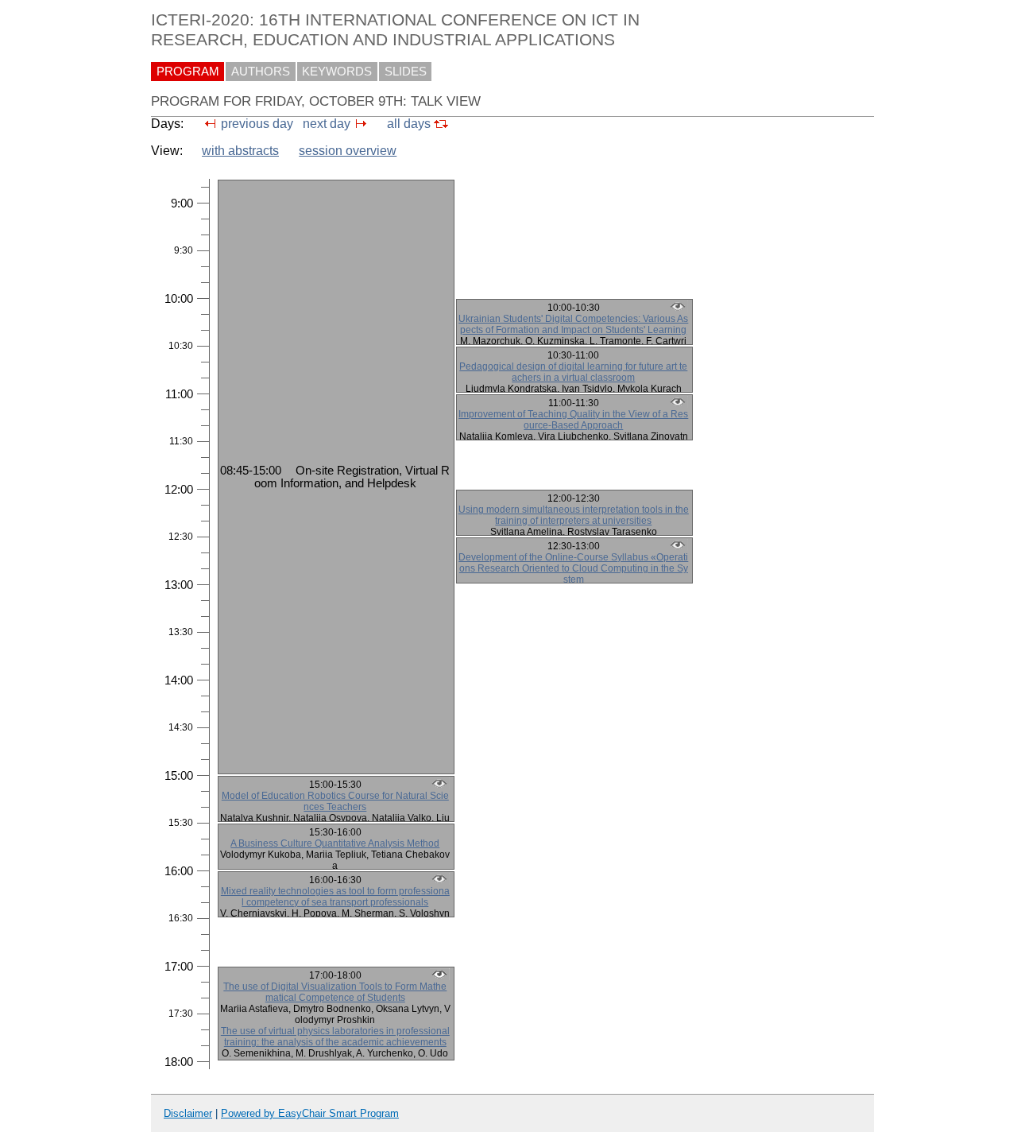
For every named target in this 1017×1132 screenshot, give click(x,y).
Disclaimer (188, 1113)
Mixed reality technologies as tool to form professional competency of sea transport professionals (335, 897)
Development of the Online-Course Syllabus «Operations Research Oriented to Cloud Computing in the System (573, 568)
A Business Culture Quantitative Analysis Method (334, 843)
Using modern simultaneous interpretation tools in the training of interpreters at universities (573, 515)
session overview (347, 150)
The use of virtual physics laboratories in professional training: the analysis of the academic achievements (335, 1036)
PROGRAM (188, 71)
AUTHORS (260, 71)
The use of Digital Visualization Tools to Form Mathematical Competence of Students (335, 992)
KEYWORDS (337, 71)
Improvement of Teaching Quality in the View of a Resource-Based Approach (573, 420)
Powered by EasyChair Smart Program (310, 1113)
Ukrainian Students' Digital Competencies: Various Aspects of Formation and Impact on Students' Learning (573, 324)
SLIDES (406, 71)
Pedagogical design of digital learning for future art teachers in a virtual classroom (573, 372)
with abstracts (240, 150)
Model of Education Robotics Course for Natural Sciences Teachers (335, 801)
